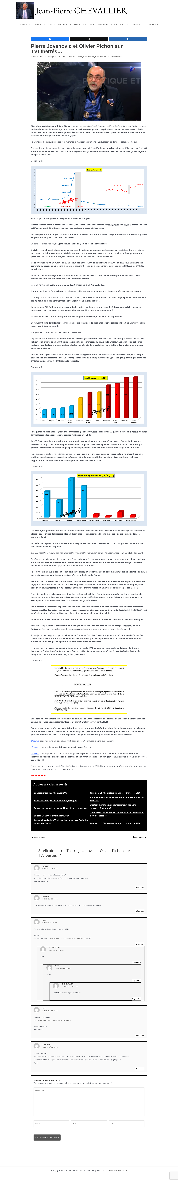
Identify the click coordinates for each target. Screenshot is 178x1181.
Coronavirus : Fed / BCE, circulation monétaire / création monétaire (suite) (61, 822)
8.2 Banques (88, 56)
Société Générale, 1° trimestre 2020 (51, 815)
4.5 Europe (77, 56)
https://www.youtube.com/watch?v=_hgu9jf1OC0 (66, 938)
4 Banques (61, 24)
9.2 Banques (100, 56)
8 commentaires (115, 56)
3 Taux (50, 24)
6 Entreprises (87, 24)
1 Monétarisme (25, 24)
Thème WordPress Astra (115, 1170)
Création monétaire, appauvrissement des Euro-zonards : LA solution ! (113, 806)
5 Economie (74, 24)
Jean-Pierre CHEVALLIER (81, 10)
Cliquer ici (35, 741)
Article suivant (140, 837)
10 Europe (134, 24)
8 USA (113, 24)
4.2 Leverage (48, 56)
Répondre (140, 887)
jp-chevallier (54, 947)
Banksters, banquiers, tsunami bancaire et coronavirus (60, 808)
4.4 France (67, 56)
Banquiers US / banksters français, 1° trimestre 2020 (115, 793)
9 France (123, 24)
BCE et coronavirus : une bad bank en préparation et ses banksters (117, 799)
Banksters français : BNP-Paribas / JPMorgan (55, 800)
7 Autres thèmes (102, 24)
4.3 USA (58, 56)
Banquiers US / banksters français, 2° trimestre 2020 (115, 823)
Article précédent (39, 837)
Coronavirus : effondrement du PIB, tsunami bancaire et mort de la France (117, 814)
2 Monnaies (39, 24)
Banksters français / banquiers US (50, 793)
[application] (31, 24)
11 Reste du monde (149, 24)
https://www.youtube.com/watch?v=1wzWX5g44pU (52, 1020)
